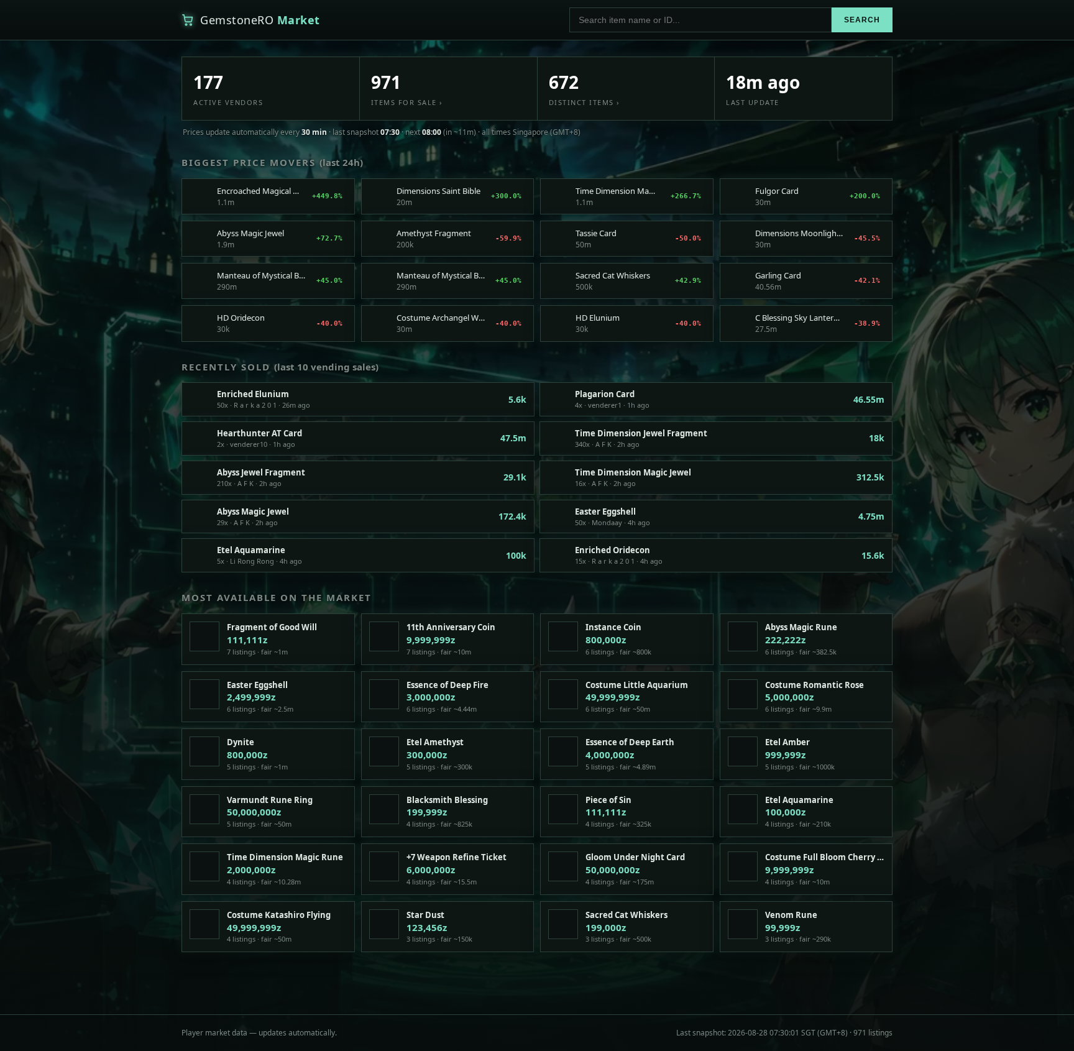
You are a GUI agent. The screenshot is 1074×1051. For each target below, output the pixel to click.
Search (862, 20)
